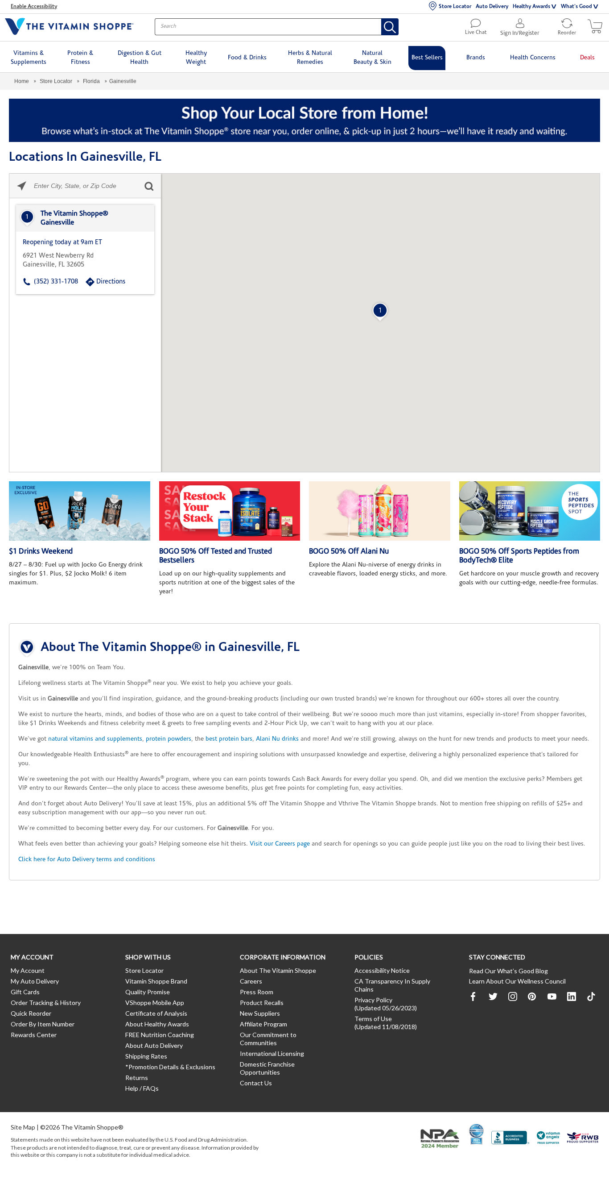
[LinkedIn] (571, 996)
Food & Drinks (247, 57)
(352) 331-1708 (56, 282)
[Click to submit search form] (148, 186)
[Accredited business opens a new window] (510, 1138)
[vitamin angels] (548, 1138)
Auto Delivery (492, 6)
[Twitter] (493, 996)
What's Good (576, 6)
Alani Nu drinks (277, 739)
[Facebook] (473, 996)
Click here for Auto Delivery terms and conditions (86, 859)
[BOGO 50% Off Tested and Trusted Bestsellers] (229, 511)
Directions (110, 282)
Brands (475, 57)
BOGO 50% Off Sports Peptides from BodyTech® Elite (519, 556)
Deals (587, 57)
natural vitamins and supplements (95, 739)
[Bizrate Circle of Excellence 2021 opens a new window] (476, 1134)
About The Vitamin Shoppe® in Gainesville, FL (170, 648)
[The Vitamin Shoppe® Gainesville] (85, 218)
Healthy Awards (531, 6)
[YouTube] (551, 996)
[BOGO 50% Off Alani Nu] (379, 511)
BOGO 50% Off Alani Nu (349, 551)
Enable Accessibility (34, 6)
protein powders (168, 739)
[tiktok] (591, 996)
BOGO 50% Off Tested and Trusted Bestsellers (215, 556)
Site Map (23, 1127)
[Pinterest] (532, 996)
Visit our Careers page (280, 844)
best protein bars (229, 739)
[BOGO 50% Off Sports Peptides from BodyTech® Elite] (530, 511)
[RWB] (582, 1139)
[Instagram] (512, 996)
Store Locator (455, 6)
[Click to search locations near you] (21, 186)
